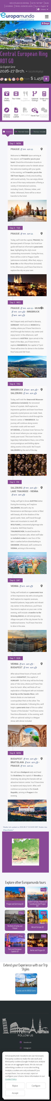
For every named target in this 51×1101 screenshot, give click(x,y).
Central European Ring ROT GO (24, 57)
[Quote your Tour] (46, 79)
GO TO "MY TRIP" (37, 3)
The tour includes (39, 132)
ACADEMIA (9, 6)
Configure (36, 1085)
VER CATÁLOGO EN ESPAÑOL (19, 3)
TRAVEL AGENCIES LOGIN (24, 6)
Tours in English (40, 6)
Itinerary (9, 132)
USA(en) (43, 9)
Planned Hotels (23, 132)
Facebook (27, 1042)
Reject (15, 1085)
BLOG (47, 3)
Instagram (27, 1048)
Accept (15, 1093)
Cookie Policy (10, 1079)
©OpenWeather (8, 830)
